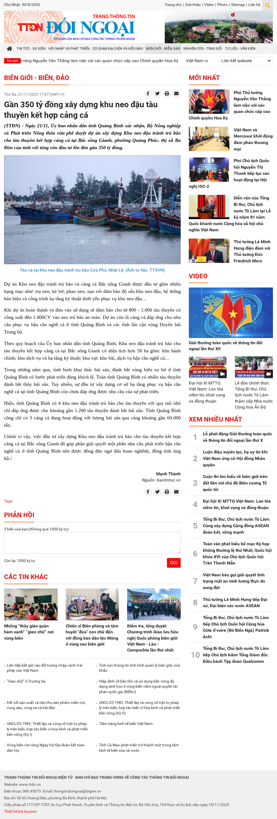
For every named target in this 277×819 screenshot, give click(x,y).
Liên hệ (254, 4)
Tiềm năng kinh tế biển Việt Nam (126, 723)
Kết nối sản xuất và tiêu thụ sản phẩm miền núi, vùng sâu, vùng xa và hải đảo (46, 705)
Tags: (8, 501)
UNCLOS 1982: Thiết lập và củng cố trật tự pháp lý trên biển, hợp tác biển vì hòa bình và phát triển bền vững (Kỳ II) (139, 707)
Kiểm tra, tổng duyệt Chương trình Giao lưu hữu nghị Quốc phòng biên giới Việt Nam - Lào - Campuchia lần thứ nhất (152, 637)
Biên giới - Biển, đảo (36, 78)
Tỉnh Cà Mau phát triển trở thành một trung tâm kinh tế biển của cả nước (139, 748)
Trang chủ (173, 4)
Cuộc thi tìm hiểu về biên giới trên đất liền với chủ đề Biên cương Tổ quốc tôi (235, 483)
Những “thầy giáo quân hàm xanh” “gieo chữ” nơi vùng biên (29, 631)
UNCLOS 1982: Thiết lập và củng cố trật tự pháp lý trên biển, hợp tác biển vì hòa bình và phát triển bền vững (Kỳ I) (47, 728)
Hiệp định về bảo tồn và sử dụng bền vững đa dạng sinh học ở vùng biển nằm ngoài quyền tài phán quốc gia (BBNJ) (138, 686)
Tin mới (12, 61)
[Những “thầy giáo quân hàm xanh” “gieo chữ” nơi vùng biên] (31, 605)
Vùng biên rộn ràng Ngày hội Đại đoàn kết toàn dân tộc (46, 748)
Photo (222, 4)
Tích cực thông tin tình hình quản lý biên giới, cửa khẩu (139, 668)
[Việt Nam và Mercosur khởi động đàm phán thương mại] (209, 139)
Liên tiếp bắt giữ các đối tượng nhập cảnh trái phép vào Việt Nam (45, 668)
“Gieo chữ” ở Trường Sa (26, 681)
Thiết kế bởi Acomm (20, 811)
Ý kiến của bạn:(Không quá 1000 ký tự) (36, 529)
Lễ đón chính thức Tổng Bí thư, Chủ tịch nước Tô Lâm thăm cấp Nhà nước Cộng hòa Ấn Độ (254, 394)
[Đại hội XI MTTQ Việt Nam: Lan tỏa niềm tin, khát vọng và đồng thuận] (208, 367)
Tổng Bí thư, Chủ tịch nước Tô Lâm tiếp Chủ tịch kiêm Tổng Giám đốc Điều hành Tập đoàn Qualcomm (236, 655)
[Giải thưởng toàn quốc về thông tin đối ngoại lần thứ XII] (231, 313)
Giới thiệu (193, 4)
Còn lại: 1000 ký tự (19, 561)
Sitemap (238, 4)
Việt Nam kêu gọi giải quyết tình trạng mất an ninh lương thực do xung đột (234, 581)
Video (209, 4)
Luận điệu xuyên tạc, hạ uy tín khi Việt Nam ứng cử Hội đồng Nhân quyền (235, 458)
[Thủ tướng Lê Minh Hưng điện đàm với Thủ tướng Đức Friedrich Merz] (209, 251)
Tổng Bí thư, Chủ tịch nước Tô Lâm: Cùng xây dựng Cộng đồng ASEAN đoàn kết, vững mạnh (236, 525)
